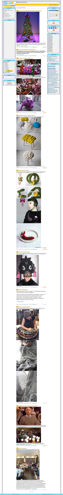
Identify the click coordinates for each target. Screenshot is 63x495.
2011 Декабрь (50, 51)
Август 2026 (54, 9)
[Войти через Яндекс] (56, 28)
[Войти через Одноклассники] (54, 30)
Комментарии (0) (34, 112)
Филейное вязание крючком (53, 55)
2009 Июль (50, 34)
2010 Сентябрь (50, 43)
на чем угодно (7, 69)
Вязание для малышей (52, 59)
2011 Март (50, 48)
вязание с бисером (56, 74)
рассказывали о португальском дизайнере (26, 253)
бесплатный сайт (47, 494)
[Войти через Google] (58, 28)
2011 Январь (50, 46)
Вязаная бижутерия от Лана (23, 170)
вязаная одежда (54, 79)
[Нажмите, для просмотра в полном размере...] (27, 42)
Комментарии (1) (34, 55)
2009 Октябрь (50, 37)
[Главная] (11, 6)
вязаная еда (53, 81)
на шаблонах (7, 67)
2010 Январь (50, 40)
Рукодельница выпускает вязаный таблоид (26, 49)
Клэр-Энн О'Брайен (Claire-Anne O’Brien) (37, 116)
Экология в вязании (51, 73)
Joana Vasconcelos (35, 253)
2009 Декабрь (50, 39)
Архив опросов (10, 71)
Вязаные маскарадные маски (24, 251)
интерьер (50, 75)
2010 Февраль (50, 41)
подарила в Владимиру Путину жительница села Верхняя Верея (29, 443)
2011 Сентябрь (50, 49)
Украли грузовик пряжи (22, 289)
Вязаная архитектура (55, 77)
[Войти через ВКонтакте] (51, 28)
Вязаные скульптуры (52, 72)
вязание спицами (53, 83)
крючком (6, 62)
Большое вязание (51, 87)
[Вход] (14, 6)
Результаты (5, 71)
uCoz (51, 494)
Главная (17, 7)
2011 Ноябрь (50, 50)
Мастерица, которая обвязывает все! (25, 58)
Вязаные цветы (55, 91)
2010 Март (50, 42)
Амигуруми (50, 91)
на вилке (6, 66)
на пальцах (6, 68)
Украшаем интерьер (52, 60)
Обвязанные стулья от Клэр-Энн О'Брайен (26, 115)
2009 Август (50, 35)
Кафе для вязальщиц (22, 448)
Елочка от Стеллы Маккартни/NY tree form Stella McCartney (29, 10)
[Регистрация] (13, 6)
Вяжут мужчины (54, 86)
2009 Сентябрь (50, 36)
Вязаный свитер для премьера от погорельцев (27, 405)
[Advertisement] (8, 39)
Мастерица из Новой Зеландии (24, 306)
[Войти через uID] (49, 28)
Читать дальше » (24, 45)
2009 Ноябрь (50, 38)
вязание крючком (52, 67)
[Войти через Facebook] (54, 28)
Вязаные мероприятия (52, 78)
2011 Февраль (50, 47)
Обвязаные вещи (52, 92)
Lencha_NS (25, 55)
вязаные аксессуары (52, 71)
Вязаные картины (54, 90)
